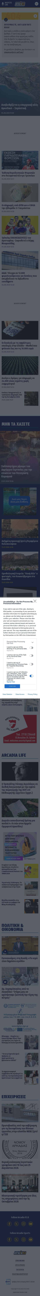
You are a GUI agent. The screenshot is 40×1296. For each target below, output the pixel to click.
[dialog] (20, 648)
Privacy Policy (32, 694)
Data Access (20, 694)
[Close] (36, 602)
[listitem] (20, 642)
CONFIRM (12, 686)
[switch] (31, 648)
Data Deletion (7, 694)
